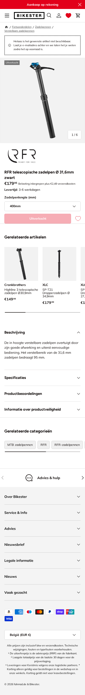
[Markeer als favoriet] (76, 219)
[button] (68, 15)
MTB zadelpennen (20, 445)
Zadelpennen (43, 26)
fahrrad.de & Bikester (26, 684)
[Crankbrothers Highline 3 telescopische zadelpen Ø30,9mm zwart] (21, 264)
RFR (44, 445)
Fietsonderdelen (22, 26)
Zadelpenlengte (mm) (20, 197)
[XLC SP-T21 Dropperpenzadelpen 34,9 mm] (59, 264)
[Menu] (7, 15)
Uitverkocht (37, 219)
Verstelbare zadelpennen (19, 30)
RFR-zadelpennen (67, 445)
